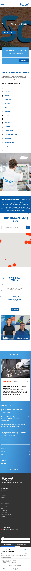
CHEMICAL (7, 95)
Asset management (5, 506)
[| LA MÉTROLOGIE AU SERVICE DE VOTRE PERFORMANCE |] (7, 479)
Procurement (4, 510)
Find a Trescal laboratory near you (11, 529)
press (8, 420)
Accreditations (4, 491)
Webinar (9, 412)
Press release (4, 448)
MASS (6, 119)
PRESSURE (7, 126)
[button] (1, 16)
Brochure (3, 443)
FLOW (6, 107)
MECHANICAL (8, 123)
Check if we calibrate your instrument (12, 532)
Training (3, 516)
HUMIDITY (7, 115)
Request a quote (9, 32)
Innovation (3, 495)
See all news (14, 470)
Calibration (3, 508)
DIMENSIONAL (8, 99)
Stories (3, 451)
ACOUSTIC (7, 92)
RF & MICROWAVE (9, 130)
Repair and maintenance (6, 514)
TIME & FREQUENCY (9, 142)
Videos (2, 454)
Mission (3, 497)
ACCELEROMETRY (9, 88)
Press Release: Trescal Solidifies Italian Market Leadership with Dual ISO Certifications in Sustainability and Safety (13, 434)
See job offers (15, 309)
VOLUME (7, 150)
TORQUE (7, 146)
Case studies (4, 446)
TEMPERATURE (8, 138)
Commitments (4, 493)
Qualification (4, 512)
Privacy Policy (14, 544)
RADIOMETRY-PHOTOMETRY (11, 134)
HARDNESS (7, 111)
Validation (3, 518)
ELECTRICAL (7, 103)
